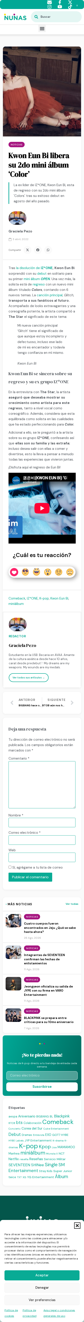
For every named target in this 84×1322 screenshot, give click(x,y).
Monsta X (52, 1153)
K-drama (58, 1140)
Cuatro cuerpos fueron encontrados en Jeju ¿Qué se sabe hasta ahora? (50, 928)
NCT (62, 1153)
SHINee (37, 1164)
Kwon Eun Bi (59, 598)
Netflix (14, 1159)
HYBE (64, 1135)
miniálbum (16, 604)
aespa (13, 1116)
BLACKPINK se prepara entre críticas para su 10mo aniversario (48, 1020)
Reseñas (36, 1159)
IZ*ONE (47, 268)
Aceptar (42, 1275)
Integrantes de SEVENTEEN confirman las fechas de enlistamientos (44, 959)
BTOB (12, 1123)
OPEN (45, 279)
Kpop (45, 1147)
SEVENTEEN (19, 1164)
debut (42, 273)
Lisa (54, 1147)
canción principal (49, 295)
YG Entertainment (40, 1177)
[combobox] (56, 16)
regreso (39, 284)
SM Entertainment (37, 1167)
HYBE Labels (16, 1140)
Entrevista (38, 1135)
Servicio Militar (55, 1159)
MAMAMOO (66, 1147)
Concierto (15, 1128)
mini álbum (32, 279)
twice (12, 1177)
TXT (19, 1177)
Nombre (16, 815)
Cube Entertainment (56, 1128)
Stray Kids (45, 1171)
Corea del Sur (32, 1128)
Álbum (61, 1176)
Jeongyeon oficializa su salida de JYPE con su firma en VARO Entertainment (48, 991)
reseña (24, 1159)
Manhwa (14, 1153)
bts (19, 1122)
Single (51, 1164)
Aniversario (26, 1116)
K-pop (44, 598)
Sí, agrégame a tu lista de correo (37, 867)
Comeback (17, 598)
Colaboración (32, 1123)
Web (12, 850)
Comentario (19, 758)
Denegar (42, 1287)
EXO (48, 1135)
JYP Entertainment (38, 1140)
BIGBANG (42, 1116)
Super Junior (62, 1171)
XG (24, 1177)
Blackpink (62, 1116)
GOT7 (56, 1135)
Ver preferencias (42, 1300)
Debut (15, 1134)
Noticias (16, 144)
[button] (77, 1225)
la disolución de (28, 268)
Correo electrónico (25, 832)
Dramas (27, 1135)
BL (51, 1116)
